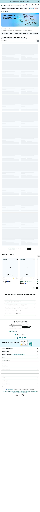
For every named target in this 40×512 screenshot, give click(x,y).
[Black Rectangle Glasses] (29, 160)
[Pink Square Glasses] (5, 238)
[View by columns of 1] (36, 41)
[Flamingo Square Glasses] (24, 64)
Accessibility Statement (33, 475)
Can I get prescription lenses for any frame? (13, 386)
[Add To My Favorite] (18, 46)
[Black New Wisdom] (24, 150)
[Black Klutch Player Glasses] (10, 73)
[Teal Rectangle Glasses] (7, 328)
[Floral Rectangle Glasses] (29, 293)
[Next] (37, 373)
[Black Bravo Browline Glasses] (10, 95)
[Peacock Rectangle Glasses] (24, 216)
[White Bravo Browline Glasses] (7, 108)
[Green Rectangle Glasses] (5, 304)
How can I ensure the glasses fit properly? (13, 395)
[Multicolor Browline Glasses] (29, 248)
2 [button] (18, 333)
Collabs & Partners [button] (23, 8)
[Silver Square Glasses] (24, 195)
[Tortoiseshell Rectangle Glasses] (5, 260)
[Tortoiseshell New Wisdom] (29, 138)
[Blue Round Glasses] (7, 284)
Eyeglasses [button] (4, 8)
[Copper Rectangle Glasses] (26, 216)
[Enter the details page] (10, 64)
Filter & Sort (5, 37)
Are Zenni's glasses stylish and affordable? (13, 398)
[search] (14, 5)
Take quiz (6, 139)
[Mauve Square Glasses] (21, 284)
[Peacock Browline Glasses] (25, 368)
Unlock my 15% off (26, 411)
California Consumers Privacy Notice (17, 475)
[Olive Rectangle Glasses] (26, 171)
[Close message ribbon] (38, 1)
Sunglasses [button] (9, 8)
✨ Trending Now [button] (31, 8)
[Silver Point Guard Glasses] (3, 366)
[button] (23, 5)
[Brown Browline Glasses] (7, 129)
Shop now (24, 232)
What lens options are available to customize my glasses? (15, 389)
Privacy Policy (9, 475)
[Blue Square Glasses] (3, 238)
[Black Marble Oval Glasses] (24, 328)
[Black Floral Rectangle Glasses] (24, 306)
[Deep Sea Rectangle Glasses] (10, 248)
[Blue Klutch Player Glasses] (5, 86)
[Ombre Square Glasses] (7, 64)
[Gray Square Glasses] (7, 173)
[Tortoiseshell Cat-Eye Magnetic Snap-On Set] (3, 194)
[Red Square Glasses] (24, 108)
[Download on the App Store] (24, 426)
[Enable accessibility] (39, 256)
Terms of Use (4, 475)
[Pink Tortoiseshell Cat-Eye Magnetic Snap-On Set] (10, 182)
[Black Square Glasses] (29, 95)
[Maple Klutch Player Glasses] (3, 86)
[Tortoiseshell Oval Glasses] (29, 315)
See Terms (27, 1)
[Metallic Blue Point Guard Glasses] (8, 366)
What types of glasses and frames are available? (14, 383)
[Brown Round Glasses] (5, 284)
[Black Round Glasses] (10, 270)
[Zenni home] (2, 11)
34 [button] (25, 333)
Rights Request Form (26, 475)
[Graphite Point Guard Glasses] (10, 352)
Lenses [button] (13, 8)
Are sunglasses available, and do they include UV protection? (16, 392)
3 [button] (20, 333)
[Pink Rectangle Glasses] (24, 171)
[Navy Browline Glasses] (24, 261)
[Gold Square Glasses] (29, 182)
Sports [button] (17, 8)
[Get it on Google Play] (24, 429)
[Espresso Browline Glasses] (23, 368)
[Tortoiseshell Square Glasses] (29, 73)
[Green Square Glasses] (10, 204)
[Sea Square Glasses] (26, 64)
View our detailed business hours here (18, 438)
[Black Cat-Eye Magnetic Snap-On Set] (7, 194)
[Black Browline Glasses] (5, 129)
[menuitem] (20, 8)
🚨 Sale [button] (36, 8)
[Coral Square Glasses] (29, 51)
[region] (10, 142)
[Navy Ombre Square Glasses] (3, 64)
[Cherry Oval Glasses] (26, 328)
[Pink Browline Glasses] (26, 261)
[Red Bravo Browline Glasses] (3, 108)
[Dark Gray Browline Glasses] (10, 117)
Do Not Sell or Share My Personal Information (20, 476)
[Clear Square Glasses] (10, 51)
